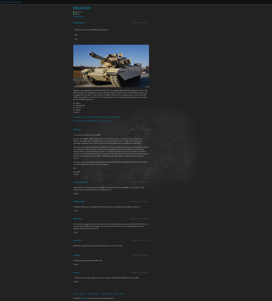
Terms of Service (106, 293)
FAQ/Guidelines (93, 293)
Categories (82, 293)
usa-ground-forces (78, 16)
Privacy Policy (119, 293)
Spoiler (77, 172)
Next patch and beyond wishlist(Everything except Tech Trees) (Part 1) (96, 117)
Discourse (85, 298)
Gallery (78, 110)
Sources (78, 108)
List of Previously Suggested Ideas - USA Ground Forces (92, 121)
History (78, 103)
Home (75, 293)
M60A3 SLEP (82, 8)
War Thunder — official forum (11, 2)
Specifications (80, 105)
